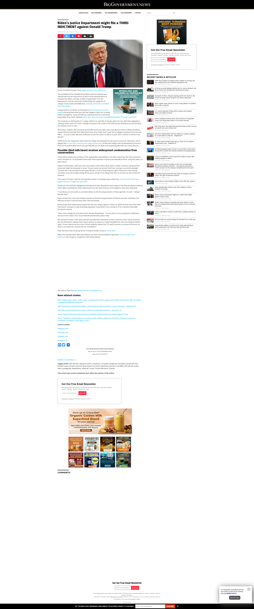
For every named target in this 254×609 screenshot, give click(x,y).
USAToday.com (63, 332)
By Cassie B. (165, 183)
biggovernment (96, 13)
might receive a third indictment (94, 90)
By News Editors (166, 170)
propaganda (66, 368)
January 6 (112, 366)
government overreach (91, 366)
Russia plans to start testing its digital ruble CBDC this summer (175, 181)
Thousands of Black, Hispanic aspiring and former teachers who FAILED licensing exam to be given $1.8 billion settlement (175, 97)
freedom (138, 13)
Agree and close (234, 598)
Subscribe (170, 606)
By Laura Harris (165, 208)
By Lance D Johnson (167, 84)
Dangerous (113, 364)
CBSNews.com (63, 336)
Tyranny (112, 368)
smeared (85, 368)
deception (122, 364)
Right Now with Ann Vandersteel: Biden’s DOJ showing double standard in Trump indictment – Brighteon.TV (97, 306)
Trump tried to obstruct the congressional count (84, 143)
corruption (105, 364)
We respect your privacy (117, 596)
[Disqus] (100, 500)
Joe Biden (120, 366)
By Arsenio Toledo (166, 191)
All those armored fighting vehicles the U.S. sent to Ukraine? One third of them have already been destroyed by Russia (175, 89)
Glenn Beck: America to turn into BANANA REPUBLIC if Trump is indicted (109, 117)
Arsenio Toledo (74, 32)
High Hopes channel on (82, 290)
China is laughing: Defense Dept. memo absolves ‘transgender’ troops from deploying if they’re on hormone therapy (174, 119)
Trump (91, 368)
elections (72, 366)
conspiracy (96, 364)
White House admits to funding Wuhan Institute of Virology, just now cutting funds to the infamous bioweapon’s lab (175, 81)
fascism (79, 366)
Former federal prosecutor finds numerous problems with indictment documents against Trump (93, 314)
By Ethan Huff (165, 92)
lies (132, 366)
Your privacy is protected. (68, 398)
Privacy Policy (127, 602)
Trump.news (110, 231)
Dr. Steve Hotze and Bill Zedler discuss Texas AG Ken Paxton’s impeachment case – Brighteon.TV (174, 142)
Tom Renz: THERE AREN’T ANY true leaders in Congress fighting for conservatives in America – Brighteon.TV (175, 135)
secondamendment (111, 13)
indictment (105, 366)
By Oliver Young (166, 221)
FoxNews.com (62, 340)
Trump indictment (101, 368)
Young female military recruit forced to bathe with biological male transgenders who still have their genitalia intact (174, 226)
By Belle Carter (165, 115)
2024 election (74, 364)
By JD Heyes (165, 107)
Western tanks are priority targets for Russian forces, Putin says (175, 219)
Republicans (76, 368)
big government (85, 364)
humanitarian (83, 13)
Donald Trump (63, 366)
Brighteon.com (96, 290)
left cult (127, 366)
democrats (130, 364)
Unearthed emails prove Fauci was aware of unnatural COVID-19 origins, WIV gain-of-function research (175, 174)
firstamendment (126, 13)
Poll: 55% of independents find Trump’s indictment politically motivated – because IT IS (89, 310)
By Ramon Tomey (166, 153)
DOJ (136, 364)
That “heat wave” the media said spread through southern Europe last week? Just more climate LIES (175, 127)
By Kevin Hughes (166, 137)
